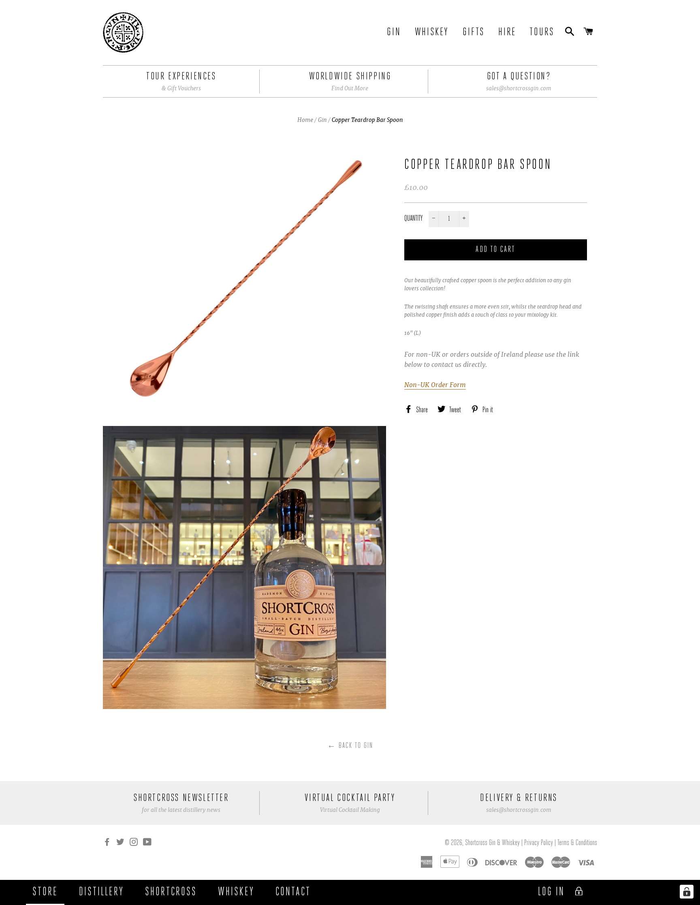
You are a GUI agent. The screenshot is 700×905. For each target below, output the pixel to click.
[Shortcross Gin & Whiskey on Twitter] (121, 843)
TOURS (541, 32)
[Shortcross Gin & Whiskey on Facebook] (108, 843)
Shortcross (171, 892)
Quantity (413, 219)
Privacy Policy (538, 843)
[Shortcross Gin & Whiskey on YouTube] (148, 843)
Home (305, 120)
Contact (293, 892)
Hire (507, 32)
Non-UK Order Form (435, 385)
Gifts (473, 32)
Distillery (101, 892)
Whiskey (432, 32)
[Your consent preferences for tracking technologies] (687, 892)
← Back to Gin (350, 746)
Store (45, 892)
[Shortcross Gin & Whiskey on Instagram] (134, 843)
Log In (553, 892)
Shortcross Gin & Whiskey (493, 843)
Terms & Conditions (577, 843)
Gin (394, 32)
